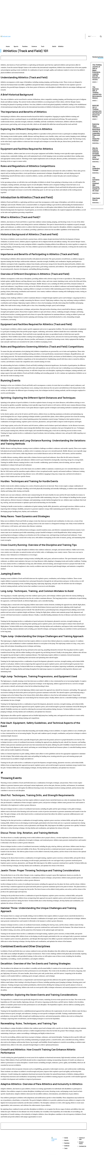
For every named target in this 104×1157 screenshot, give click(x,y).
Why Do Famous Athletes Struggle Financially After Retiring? (96, 153)
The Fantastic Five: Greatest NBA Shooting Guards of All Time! (96, 184)
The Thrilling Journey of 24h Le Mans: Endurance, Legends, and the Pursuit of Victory (97, 72)
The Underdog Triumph (96, 168)
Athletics (60, 46)
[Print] (64, 57)
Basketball (95, 143)
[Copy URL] (75, 57)
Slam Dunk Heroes (96, 199)
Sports (54, 46)
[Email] (58, 57)
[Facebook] (33, 57)
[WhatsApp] (52, 57)
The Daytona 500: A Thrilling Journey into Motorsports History (97, 92)
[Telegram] (69, 57)
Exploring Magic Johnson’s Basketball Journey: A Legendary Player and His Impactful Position (96, 132)
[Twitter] (39, 57)
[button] (100, 36)
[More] (81, 57)
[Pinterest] (46, 57)
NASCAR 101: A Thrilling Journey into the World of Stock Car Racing (96, 110)
